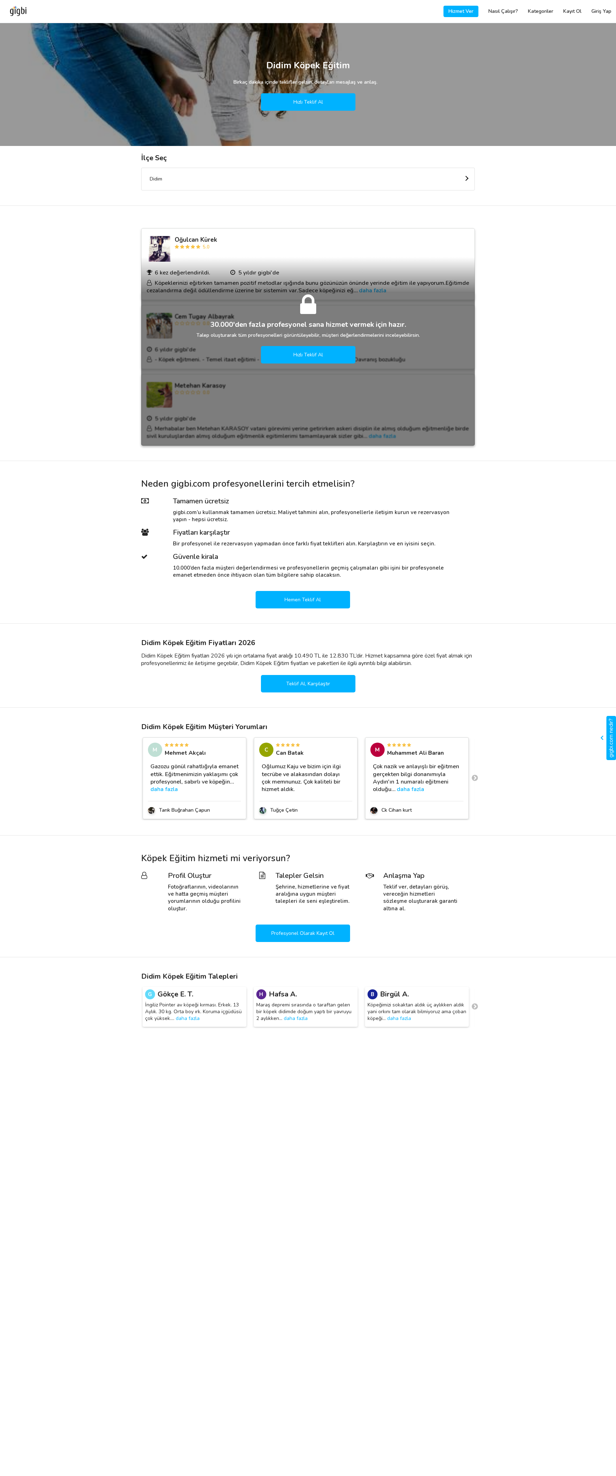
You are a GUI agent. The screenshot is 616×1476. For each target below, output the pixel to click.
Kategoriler (540, 11)
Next (474, 778)
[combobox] (308, 179)
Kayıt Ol (572, 11)
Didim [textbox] (156, 179)
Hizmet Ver (460, 11)
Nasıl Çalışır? (503, 11)
